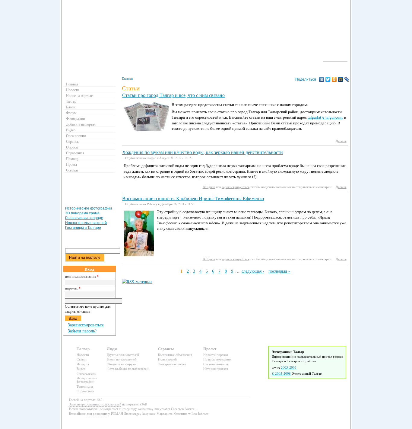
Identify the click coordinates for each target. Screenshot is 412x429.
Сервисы (72, 141)
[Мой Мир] (341, 79)
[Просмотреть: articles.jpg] (146, 130)
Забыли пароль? (82, 331)
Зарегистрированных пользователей (95, 404)
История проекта (215, 368)
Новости (72, 89)
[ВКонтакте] (322, 79)
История (83, 364)
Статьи (82, 359)
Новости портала (215, 354)
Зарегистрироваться (85, 325)
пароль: (73, 288)
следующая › (253, 271)
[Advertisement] (90, 190)
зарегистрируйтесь (235, 186)
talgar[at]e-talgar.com (325, 117)
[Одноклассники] (334, 79)
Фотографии (75, 118)
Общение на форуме (121, 364)
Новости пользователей (86, 223)
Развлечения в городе (84, 218)
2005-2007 (288, 367)
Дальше (341, 141)
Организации (76, 135)
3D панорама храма (82, 213)
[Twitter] (328, 79)
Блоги (70, 106)
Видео (70, 129)
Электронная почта (172, 364)
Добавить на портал (81, 124)
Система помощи (215, 364)
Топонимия (85, 386)
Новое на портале (79, 95)
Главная (127, 78)
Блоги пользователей (122, 359)
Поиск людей (167, 359)
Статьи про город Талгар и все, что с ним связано (173, 95)
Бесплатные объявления (175, 354)
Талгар (71, 101)
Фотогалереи (86, 373)
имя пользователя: (82, 276)
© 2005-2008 (281, 373)
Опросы (72, 147)
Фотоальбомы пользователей (127, 368)
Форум (71, 112)
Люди (112, 348)
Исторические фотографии (88, 208)
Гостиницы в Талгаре (83, 228)
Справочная (75, 152)
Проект (71, 164)
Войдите (209, 186)
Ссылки (72, 170)
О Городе (335, 58)
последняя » (279, 271)
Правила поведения (217, 359)
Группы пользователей (123, 354)
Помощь (72, 158)
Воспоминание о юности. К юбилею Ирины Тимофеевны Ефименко (193, 198)
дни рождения (97, 413)
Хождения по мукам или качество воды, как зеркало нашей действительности (202, 152)
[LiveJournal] (347, 79)
